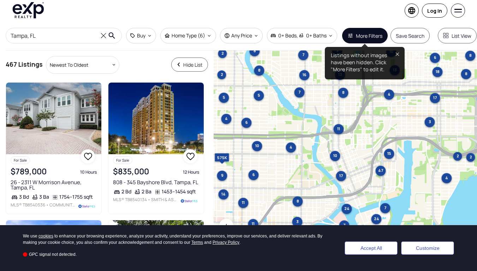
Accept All (371, 248)
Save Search (410, 35)
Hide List (193, 64)
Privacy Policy (226, 242)
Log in (434, 10)
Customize (428, 248)
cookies (45, 236)
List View (461, 35)
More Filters (369, 35)
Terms (197, 242)
